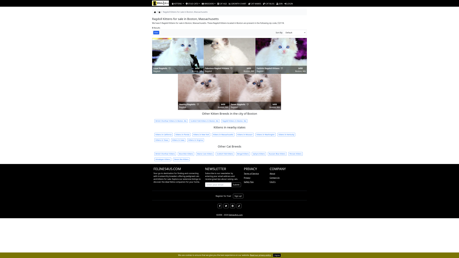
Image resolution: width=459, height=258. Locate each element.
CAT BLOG (269, 3)
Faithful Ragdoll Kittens (268, 68)
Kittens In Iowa (178, 140)
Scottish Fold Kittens (225, 154)
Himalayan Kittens (163, 159)
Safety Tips (249, 182)
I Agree (277, 255)
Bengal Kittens (243, 154)
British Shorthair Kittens (165, 154)
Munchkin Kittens (186, 154)
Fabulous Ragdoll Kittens (217, 68)
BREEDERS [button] (209, 3)
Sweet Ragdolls (238, 104)
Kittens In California (164, 134)
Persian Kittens (296, 154)
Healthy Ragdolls (187, 104)
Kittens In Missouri (245, 134)
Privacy (247, 177)
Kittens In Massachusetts (223, 134)
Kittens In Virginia (195, 140)
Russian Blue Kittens (277, 154)
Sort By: (279, 32)
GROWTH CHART (238, 3)
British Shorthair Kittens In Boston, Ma (171, 121)
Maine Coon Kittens (205, 154)
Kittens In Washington (266, 134)
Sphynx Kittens (259, 154)
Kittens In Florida (182, 134)
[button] (220, 206)
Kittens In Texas (162, 140)
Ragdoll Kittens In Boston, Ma (234, 121)
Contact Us (275, 177)
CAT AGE (223, 3)
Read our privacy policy (260, 255)
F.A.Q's (273, 182)
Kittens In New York (201, 134)
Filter (156, 32)
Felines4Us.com (236, 215)
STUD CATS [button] (193, 3)
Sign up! (238, 196)
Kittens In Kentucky (286, 134)
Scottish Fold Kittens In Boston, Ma (204, 121)
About (272, 173)
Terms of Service (251, 173)
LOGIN (290, 3)
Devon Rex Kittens (181, 159)
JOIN (281, 3)
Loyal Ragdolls (160, 68)
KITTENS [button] (178, 3)
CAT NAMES (256, 3)
